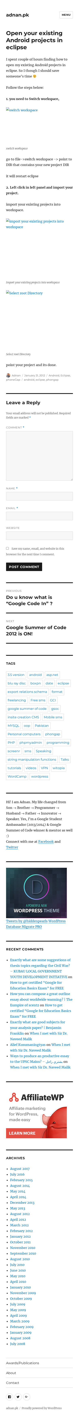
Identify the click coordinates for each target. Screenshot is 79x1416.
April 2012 (18, 1220)
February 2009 (22, 1327)
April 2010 (18, 1282)
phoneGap (13, 379)
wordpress (39, 776)
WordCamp (17, 776)
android (29, 379)
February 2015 (21, 1180)
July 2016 (17, 1174)
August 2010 (20, 1259)
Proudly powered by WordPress (42, 1408)
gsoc (55, 709)
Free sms (38, 700)
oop (27, 726)
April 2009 (18, 1316)
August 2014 (20, 1186)
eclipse (40, 379)
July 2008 (17, 1344)
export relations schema (27, 692)
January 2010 (20, 1287)
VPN (44, 768)
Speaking (43, 751)
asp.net (52, 675)
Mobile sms (53, 717)
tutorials (14, 768)
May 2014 (17, 1191)
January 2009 (21, 1332)
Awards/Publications (22, 1363)
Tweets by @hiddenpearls (27, 921)
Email (12, 508)
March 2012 (19, 1225)
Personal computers (24, 734)
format (57, 692)
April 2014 (18, 1197)
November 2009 (23, 1293)
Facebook (46, 842)
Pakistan (42, 726)
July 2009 (17, 1304)
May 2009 (18, 1310)
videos (31, 768)
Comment (15, 427)
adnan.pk (17, 15)
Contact (12, 1383)
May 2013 (17, 1208)
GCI (53, 700)
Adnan (16, 375)
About (11, 1373)
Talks (65, 759)
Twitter (12, 847)
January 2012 (20, 1236)
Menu (66, 14)
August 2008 (20, 1338)
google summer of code (27, 709)
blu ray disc (17, 683)
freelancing (17, 700)
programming (58, 743)
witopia (59, 768)
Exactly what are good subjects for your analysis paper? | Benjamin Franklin (37, 1027)
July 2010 (17, 1265)
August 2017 (20, 1169)
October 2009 (21, 1299)
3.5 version (16, 675)
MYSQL (13, 726)
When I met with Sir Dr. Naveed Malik (40, 1067)
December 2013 (22, 1203)
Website (13, 527)
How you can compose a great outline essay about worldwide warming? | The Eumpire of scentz (41, 999)
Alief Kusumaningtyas (28, 1045)
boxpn (35, 683)
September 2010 (23, 1253)
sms (28, 751)
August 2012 (20, 1214)
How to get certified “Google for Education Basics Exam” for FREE (40, 1010)
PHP (11, 743)
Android (54, 375)
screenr (14, 751)
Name (12, 488)
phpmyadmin (30, 743)
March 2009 (20, 1321)
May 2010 (17, 1276)
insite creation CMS (23, 717)
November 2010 (22, 1248)
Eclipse (65, 375)
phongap (52, 379)
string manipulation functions (32, 759)
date (49, 683)
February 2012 (21, 1231)
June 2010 (18, 1270)
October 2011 (20, 1242)
